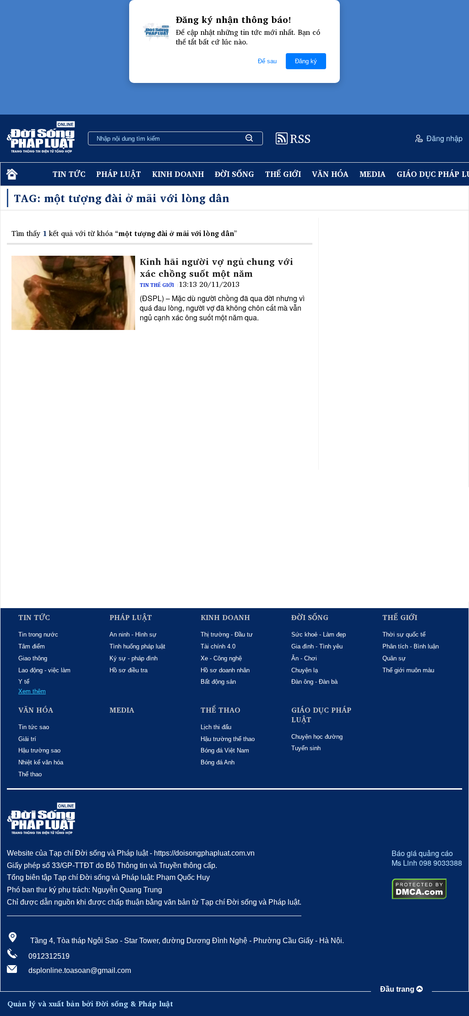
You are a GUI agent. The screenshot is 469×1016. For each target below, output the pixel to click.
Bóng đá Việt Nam (225, 750)
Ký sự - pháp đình (133, 658)
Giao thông (32, 658)
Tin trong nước (38, 634)
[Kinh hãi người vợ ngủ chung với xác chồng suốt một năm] (73, 293)
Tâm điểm (31, 646)
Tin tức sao (33, 727)
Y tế (23, 681)
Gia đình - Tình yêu (317, 646)
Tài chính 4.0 (218, 646)
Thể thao (30, 774)
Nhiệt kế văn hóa (40, 762)
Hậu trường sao (39, 750)
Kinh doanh (178, 174)
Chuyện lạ (304, 670)
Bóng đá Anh (217, 762)
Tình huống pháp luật (137, 646)
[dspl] (10, 174)
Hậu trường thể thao (228, 739)
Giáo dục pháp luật (321, 715)
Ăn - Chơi (304, 658)
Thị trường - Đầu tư (227, 634)
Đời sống (234, 174)
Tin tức (69, 174)
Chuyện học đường (317, 736)
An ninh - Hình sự (133, 634)
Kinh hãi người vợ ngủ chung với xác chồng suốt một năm (216, 268)
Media (373, 174)
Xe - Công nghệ (221, 658)
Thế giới (283, 174)
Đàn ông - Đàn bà (314, 681)
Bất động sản (218, 681)
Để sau (267, 61)
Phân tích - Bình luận (410, 646)
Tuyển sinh (306, 748)
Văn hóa (330, 174)
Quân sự (394, 658)
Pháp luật (118, 174)
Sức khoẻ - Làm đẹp (318, 634)
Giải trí (27, 739)
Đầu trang (398, 989)
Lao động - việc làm (44, 670)
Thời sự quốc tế (403, 634)
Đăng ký (306, 61)
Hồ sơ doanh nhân (225, 670)
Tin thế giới (157, 285)
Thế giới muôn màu (408, 670)
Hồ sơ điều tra (128, 670)
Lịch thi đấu (216, 727)
